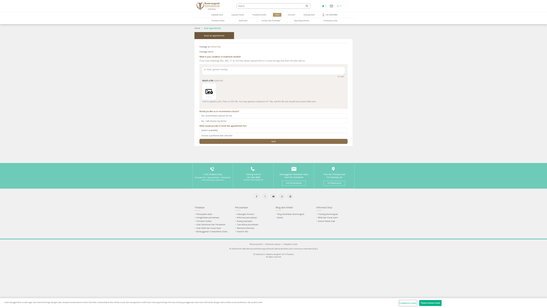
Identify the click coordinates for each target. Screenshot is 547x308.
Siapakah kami (217, 15)
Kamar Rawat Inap (326, 221)
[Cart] (331, 5)
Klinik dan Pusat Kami (328, 217)
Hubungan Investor (245, 214)
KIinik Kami (243, 20)
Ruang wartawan (244, 221)
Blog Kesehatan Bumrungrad (290, 214)
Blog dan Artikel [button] (284, 207)
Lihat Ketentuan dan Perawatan (210, 224)
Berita (280, 217)
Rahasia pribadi (256, 244)
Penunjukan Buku (204, 214)
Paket (277, 15)
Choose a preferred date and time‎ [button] (216, 135)
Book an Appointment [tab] (214, 35)
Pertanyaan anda (330, 20)
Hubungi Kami (309, 15)
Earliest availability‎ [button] (209, 130)
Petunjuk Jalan (334, 183)
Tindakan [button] (199, 207)
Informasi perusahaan (247, 217)
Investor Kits (242, 231)
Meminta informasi (245, 228)
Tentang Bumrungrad (328, 214)
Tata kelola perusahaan (247, 224)
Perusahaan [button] (241, 207)
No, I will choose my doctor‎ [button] (214, 121)
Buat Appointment (301, 20)
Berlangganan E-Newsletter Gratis (211, 231)
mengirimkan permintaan (207, 217)
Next (273, 141)
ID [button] (338, 6)
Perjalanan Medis (259, 15)
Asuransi (291, 15)
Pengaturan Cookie (407, 303)
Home (197, 28)
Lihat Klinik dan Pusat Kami (208, 228)
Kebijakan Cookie (291, 244)
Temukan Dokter (218, 20)
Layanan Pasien (237, 15)
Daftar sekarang (294, 183)
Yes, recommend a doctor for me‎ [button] (216, 115)
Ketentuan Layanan (273, 244)
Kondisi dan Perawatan (271, 20)
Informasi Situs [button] (324, 207)
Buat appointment (212, 28)
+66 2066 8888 (331, 15)
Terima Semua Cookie (430, 303)
